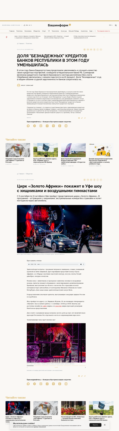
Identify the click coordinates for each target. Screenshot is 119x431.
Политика (19, 31)
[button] (85, 367)
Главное (11, 31)
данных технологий (40, 427)
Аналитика (84, 31)
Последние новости (103, 31)
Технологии (55, 31)
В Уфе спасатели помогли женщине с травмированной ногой (85, 37)
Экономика (27, 31)
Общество (36, 31)
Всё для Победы (74, 31)
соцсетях (58, 306)
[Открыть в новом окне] (28, 125)
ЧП (49, 31)
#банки (29, 117)
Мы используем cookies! (24, 423)
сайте (45, 306)
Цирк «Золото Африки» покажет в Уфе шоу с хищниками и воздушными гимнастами (28, 37)
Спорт (44, 31)
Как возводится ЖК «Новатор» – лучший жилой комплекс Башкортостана (56, 37)
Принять (95, 425)
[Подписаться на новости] (66, 125)
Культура (64, 31)
